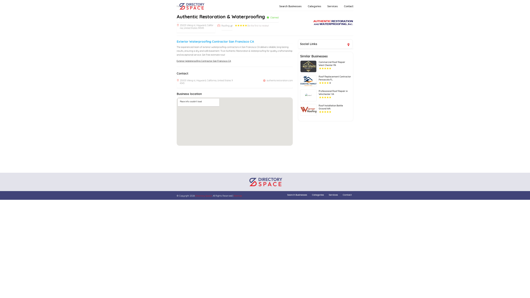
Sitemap (238, 195)
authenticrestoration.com (280, 80)
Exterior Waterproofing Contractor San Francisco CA (204, 61)
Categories (314, 6)
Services (332, 6)
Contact (348, 6)
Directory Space (203, 195)
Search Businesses (290, 6)
